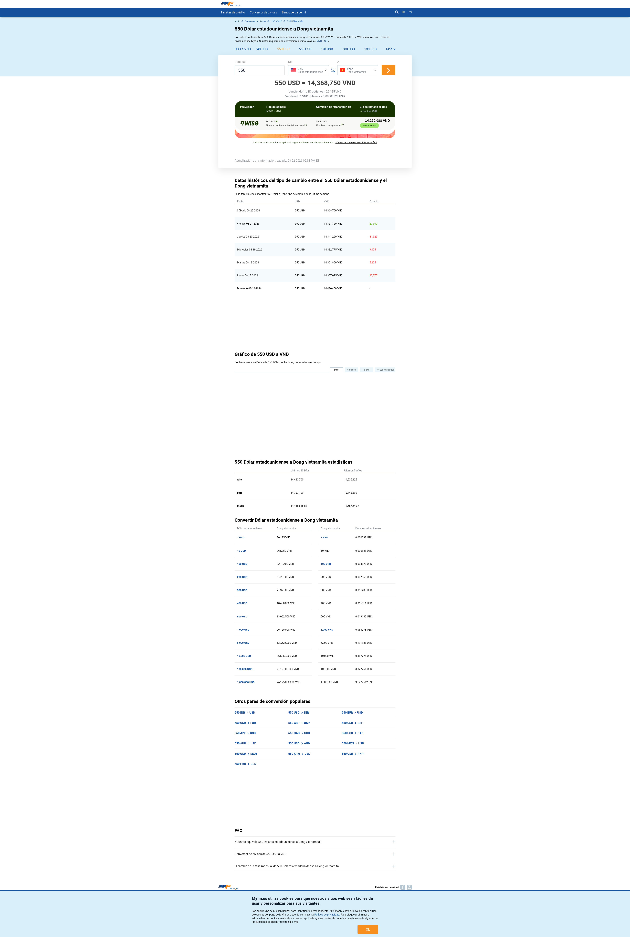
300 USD (242, 590)
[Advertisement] (315, 323)
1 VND (324, 537)
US (403, 12)
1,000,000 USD (245, 682)
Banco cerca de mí (294, 12)
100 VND (326, 563)
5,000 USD (243, 642)
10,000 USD (244, 655)
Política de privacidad (326, 914)
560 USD (305, 49)
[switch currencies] (388, 70)
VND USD (322, 41)
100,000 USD (244, 669)
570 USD (327, 49)
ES (410, 12)
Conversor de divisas (263, 12)
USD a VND (243, 49)
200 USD (242, 577)
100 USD (242, 563)
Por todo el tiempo (385, 369)
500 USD (242, 616)
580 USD (348, 49)
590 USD (370, 49)
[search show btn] (397, 12)
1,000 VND (327, 629)
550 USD (283, 49)
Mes (336, 369)
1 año (366, 369)
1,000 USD (243, 629)
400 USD (242, 603)
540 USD (261, 49)
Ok (368, 929)
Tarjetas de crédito (233, 12)
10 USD (241, 550)
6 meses (351, 369)
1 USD (240, 537)
